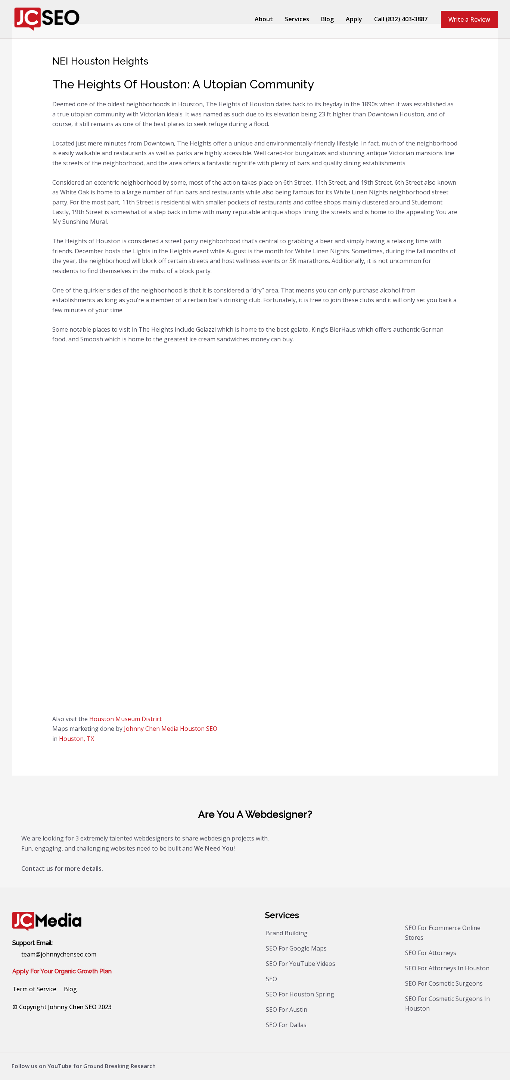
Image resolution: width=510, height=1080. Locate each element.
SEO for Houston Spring (300, 994)
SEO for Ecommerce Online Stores (443, 933)
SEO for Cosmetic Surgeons (444, 983)
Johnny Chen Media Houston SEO (170, 728)
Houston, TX (76, 739)
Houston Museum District (125, 719)
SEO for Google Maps (296, 948)
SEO (271, 979)
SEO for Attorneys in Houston (447, 968)
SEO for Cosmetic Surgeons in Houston (447, 1003)
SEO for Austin (286, 1009)
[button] (469, 19)
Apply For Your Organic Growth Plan (62, 971)
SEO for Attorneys (430, 953)
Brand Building (287, 933)
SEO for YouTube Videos (300, 964)
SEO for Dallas (286, 1025)
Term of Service (34, 989)
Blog (70, 989)
